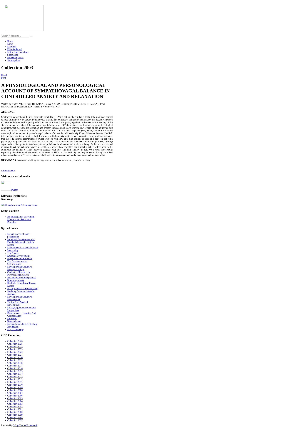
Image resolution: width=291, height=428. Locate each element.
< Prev (4, 170)
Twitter (14, 190)
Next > (11, 170)
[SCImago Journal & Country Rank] (19, 205)
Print (3, 78)
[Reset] (31, 36)
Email (4, 75)
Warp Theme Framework (25, 425)
